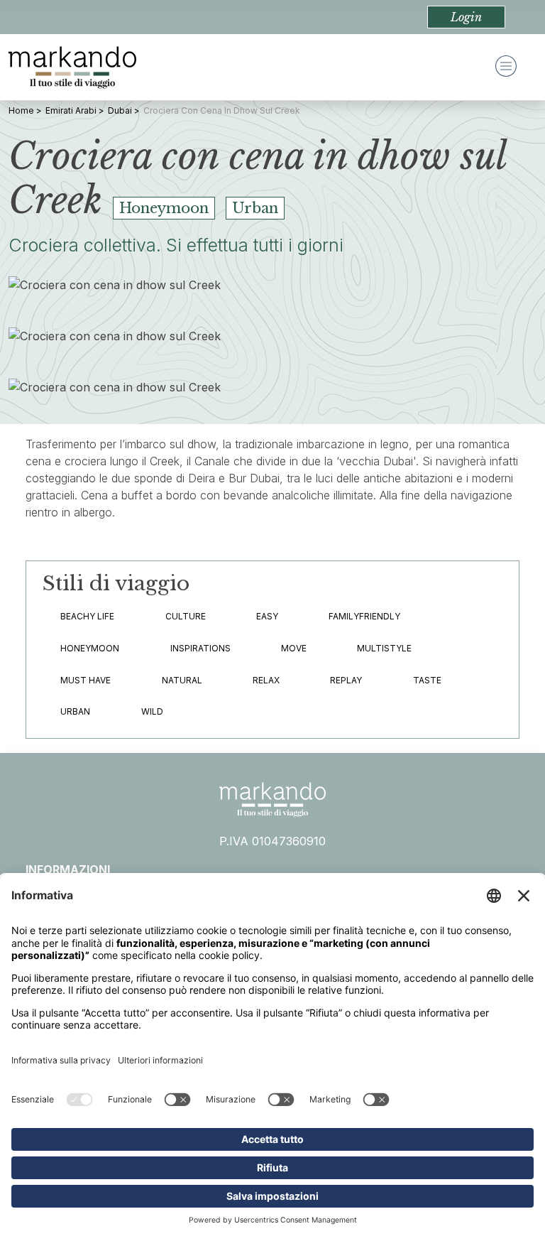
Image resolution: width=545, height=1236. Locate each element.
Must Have (85, 680)
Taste (427, 680)
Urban (75, 711)
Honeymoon (89, 648)
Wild (152, 711)
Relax (266, 680)
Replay (346, 680)
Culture (185, 616)
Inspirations (200, 648)
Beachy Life (87, 616)
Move (294, 648)
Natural (182, 680)
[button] (466, 17)
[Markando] (72, 67)
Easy (267, 616)
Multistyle (384, 648)
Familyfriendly (364, 616)
